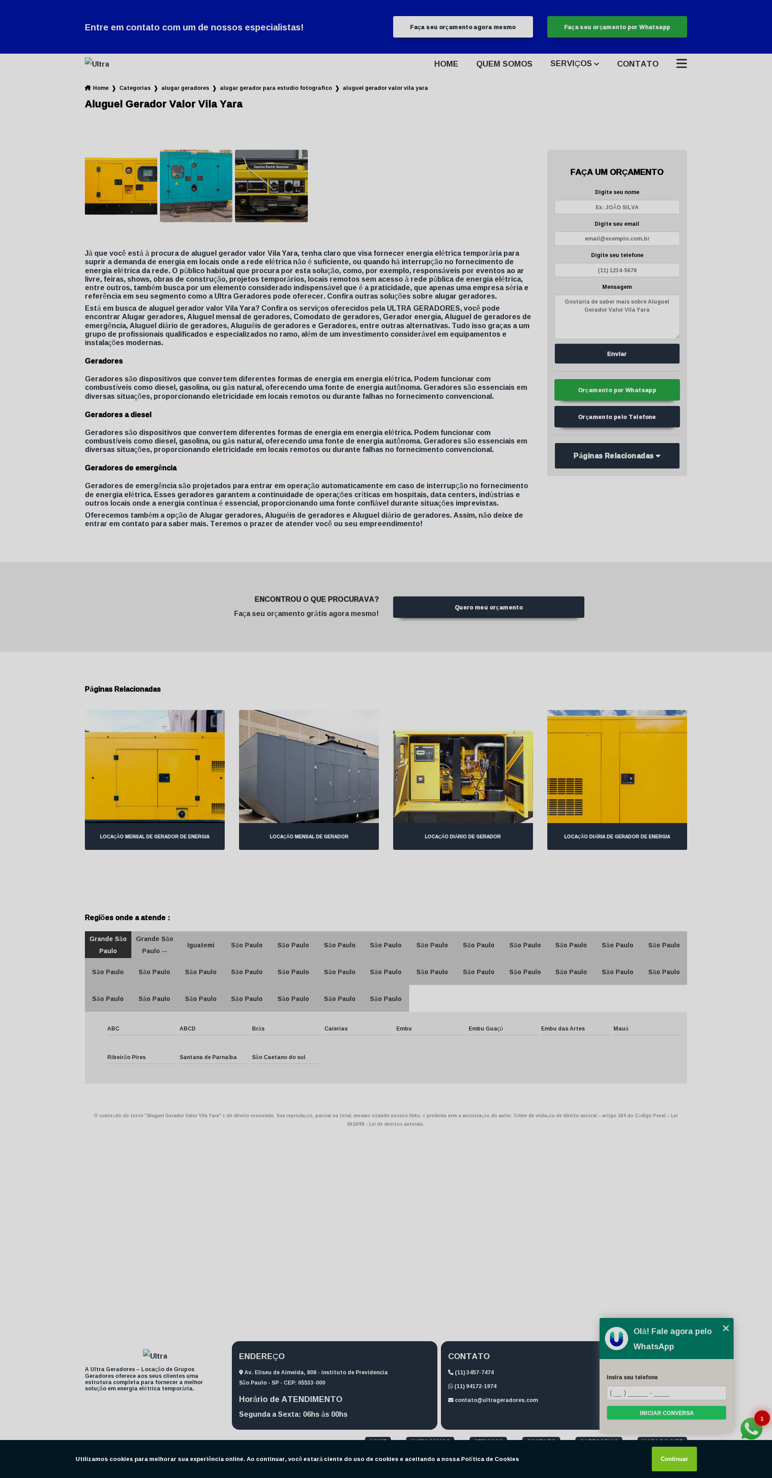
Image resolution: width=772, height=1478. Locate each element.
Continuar (674, 1459)
